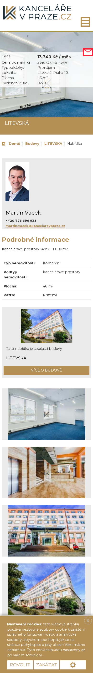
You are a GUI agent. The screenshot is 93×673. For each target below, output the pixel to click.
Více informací (59, 655)
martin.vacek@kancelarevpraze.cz (35, 226)
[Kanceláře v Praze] (37, 12)
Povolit (20, 665)
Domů (14, 143)
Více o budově (46, 370)
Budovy (32, 143)
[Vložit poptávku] (88, 52)
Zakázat (46, 665)
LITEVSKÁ (53, 143)
